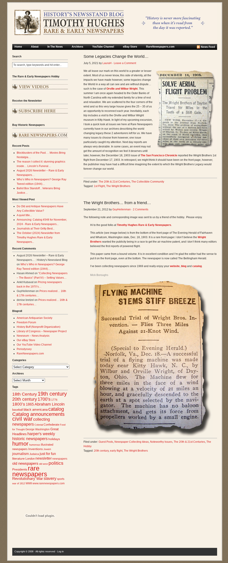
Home (18, 46)
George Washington (37, 429)
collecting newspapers (31, 421)
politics (56, 463)
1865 (30, 404)
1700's (44, 399)
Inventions (35, 449)
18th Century (24, 394)
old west (43, 463)
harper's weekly (41, 434)
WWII (29, 483)
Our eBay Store (26, 340)
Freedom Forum (26, 322)
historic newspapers (30, 438)
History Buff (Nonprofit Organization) (38, 326)
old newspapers (25, 463)
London (30, 458)
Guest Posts (106, 441)
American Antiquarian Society (34, 318)
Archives (77, 46)
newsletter (43, 458)
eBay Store (130, 46)
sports (60, 479)
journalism (20, 454)
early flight (116, 450)
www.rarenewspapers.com (49, 483)
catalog (56, 409)
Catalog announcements (38, 414)
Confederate (51, 424)
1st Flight (99, 186)
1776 (54, 399)
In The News (55, 46)
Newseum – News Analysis (33, 335)
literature (18, 458)
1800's (18, 404)
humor (20, 443)
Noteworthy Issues (161, 441)
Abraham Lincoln (50, 404)
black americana (36, 409)
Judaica (34, 454)
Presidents (19, 469)
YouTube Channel (103, 46)
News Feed (208, 46)
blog (183, 266)
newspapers (59, 458)
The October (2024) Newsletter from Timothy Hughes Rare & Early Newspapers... (38, 237)
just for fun (48, 454)
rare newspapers (29, 471)
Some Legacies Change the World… (116, 56)
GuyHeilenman (121, 209)
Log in (60, 551)
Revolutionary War (27, 478)
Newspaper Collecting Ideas (131, 441)
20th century (24, 399)
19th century (52, 394)
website (175, 266)
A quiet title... (24, 215)
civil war (22, 419)
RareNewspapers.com (160, 46)
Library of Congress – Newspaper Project (42, 331)
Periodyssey (24, 349)
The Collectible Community (147, 181)
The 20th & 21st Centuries (114, 181)
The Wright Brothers (118, 186)
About (35, 46)
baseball (17, 409)
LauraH (107, 63)
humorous (34, 444)
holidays (54, 439)
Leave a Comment (125, 63)
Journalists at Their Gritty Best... (36, 228)
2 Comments (140, 209)
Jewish (47, 449)
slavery (50, 478)
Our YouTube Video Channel (34, 344)
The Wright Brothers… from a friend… (117, 203)
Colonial (39, 424)
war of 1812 (18, 483)
